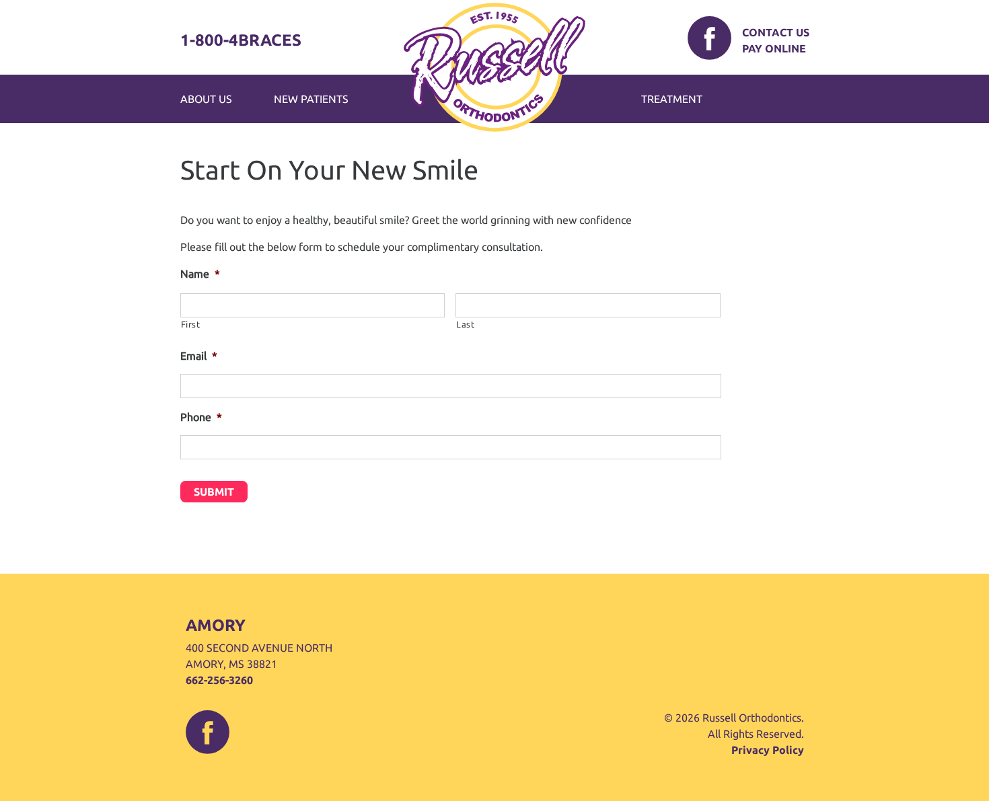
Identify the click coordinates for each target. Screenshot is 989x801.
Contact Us (775, 32)
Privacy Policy (767, 750)
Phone (201, 417)
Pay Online (774, 48)
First (190, 324)
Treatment (671, 99)
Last (465, 324)
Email (198, 356)
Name (200, 274)
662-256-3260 (219, 680)
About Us (206, 99)
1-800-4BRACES (240, 40)
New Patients (311, 99)
